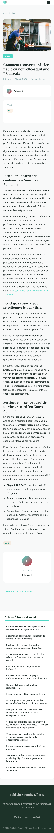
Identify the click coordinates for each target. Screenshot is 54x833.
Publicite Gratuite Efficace (27, 794)
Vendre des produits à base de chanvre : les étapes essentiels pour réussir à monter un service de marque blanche (27, 724)
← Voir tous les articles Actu (17, 591)
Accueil (6, 13)
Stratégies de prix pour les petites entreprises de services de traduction (24, 646)
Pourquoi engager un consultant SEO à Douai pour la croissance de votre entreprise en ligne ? (24, 712)
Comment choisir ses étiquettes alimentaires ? (21, 686)
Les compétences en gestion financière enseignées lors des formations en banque (26, 702)
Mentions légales (21, 817)
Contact (36, 817)
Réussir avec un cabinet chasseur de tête (25, 694)
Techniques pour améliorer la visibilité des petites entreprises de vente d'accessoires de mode (25, 736)
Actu (14, 13)
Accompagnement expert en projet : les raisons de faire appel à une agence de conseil (25, 657)
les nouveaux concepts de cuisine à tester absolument (26, 769)
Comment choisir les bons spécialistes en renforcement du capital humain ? (26, 628)
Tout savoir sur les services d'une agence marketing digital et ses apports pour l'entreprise (26, 758)
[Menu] (48, 2)
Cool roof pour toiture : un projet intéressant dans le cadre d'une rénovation (26, 677)
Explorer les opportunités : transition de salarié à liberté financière (25, 637)
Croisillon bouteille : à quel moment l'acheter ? (23, 668)
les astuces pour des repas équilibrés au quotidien (25, 747)
